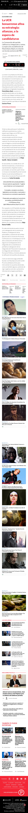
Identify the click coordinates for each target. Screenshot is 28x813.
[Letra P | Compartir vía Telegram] (20, 275)
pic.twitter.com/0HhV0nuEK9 (14, 200)
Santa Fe (8, 784)
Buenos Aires (22, 280)
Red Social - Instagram (17, 779)
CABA (23, 782)
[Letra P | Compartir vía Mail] (25, 275)
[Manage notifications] (25, 805)
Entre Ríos (13, 784)
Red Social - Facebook (13, 779)
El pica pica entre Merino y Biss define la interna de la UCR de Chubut (13, 709)
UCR (7, 280)
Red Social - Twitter (9, 779)
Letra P (5, 13)
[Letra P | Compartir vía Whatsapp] (8, 275)
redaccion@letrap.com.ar (19, 809)
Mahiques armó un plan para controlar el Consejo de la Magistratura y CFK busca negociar (13, 704)
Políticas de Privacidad (20, 811)
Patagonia (15, 786)
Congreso (21, 786)
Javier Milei (13, 1)
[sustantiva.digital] (23, 800)
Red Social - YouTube (21, 779)
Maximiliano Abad (14, 280)
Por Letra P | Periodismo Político (5, 55)
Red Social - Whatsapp (25, 779)
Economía (11, 782)
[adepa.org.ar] (17, 800)
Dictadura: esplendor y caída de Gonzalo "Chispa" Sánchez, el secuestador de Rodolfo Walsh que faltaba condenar (14, 714)
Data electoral (12, 8)
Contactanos (4, 778)
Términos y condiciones (9, 811)
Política (11, 13)
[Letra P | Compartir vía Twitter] (12, 275)
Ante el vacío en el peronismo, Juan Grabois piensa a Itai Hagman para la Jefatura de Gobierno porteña (14, 693)
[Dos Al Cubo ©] (7, 800)
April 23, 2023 (20, 204)
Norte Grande (7, 786)
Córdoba (20, 784)
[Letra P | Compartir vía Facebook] (16, 275)
